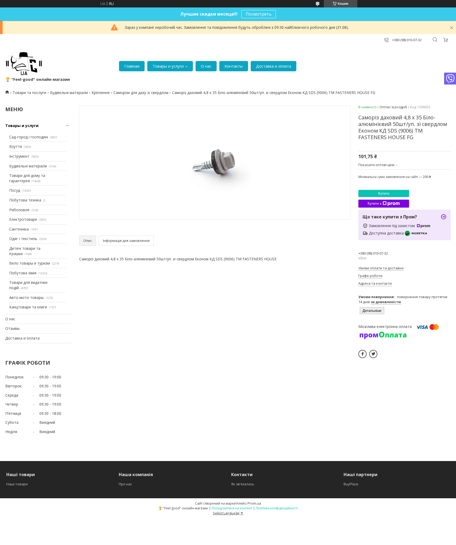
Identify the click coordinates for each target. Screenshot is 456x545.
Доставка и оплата (273, 66)
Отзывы (12, 328)
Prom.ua (254, 503)
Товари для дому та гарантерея (27, 178)
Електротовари (23, 219)
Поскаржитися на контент (232, 508)
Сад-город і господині (28, 136)
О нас (206, 66)
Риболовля (19, 209)
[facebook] (362, 354)
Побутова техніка (25, 200)
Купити (383, 193)
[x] (373, 354)
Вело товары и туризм (29, 263)
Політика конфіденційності (277, 508)
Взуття (15, 146)
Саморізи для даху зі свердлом (140, 92)
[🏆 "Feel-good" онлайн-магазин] (24, 63)
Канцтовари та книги (28, 306)
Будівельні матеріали (69, 92)
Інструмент (19, 156)
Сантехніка (19, 229)
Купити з (374, 203)
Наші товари (17, 484)
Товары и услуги (168, 66)
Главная (131, 66)
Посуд (14, 190)
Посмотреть (259, 14)
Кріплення (101, 92)
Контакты (234, 66)
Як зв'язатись (242, 484)
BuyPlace (351, 484)
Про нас (125, 484)
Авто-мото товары (26, 297)
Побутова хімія (22, 272)
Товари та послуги (29, 92)
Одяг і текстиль (23, 238)
